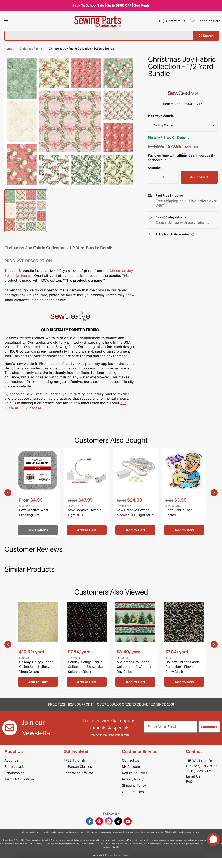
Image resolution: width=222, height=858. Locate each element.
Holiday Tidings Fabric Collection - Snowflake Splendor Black (85, 667)
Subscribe (209, 727)
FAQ (189, 781)
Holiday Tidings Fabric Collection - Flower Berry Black (182, 667)
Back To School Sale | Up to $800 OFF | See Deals (111, 5)
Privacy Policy (133, 779)
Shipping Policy (134, 785)
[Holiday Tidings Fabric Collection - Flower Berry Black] (184, 644)
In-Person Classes (78, 767)
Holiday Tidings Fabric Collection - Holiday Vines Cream (36, 667)
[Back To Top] (215, 851)
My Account (131, 767)
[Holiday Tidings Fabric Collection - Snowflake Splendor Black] (86, 644)
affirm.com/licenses (156, 843)
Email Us (193, 776)
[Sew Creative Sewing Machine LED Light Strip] (135, 492)
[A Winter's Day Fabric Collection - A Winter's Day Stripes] (135, 644)
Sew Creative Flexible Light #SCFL (84, 512)
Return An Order (134, 773)
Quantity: (155, 167)
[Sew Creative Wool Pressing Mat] (38, 492)
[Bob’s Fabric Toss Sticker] (184, 492)
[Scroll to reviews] (183, 83)
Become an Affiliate (78, 773)
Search (208, 36)
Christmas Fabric (30, 48)
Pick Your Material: (161, 116)
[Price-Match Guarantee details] (193, 234)
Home (8, 48)
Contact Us (130, 760)
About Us (11, 760)
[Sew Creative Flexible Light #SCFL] (86, 492)
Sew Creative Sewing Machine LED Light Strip (135, 512)
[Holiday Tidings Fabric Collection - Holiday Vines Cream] (38, 644)
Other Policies (133, 792)
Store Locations (16, 767)
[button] (6, 21)
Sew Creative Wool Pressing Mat (33, 512)
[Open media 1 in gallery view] (126, 65)
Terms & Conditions (19, 779)
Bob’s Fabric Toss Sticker (178, 512)
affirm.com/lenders (134, 840)
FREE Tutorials (75, 760)
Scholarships (14, 773)
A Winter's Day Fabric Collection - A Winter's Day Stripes (134, 667)
